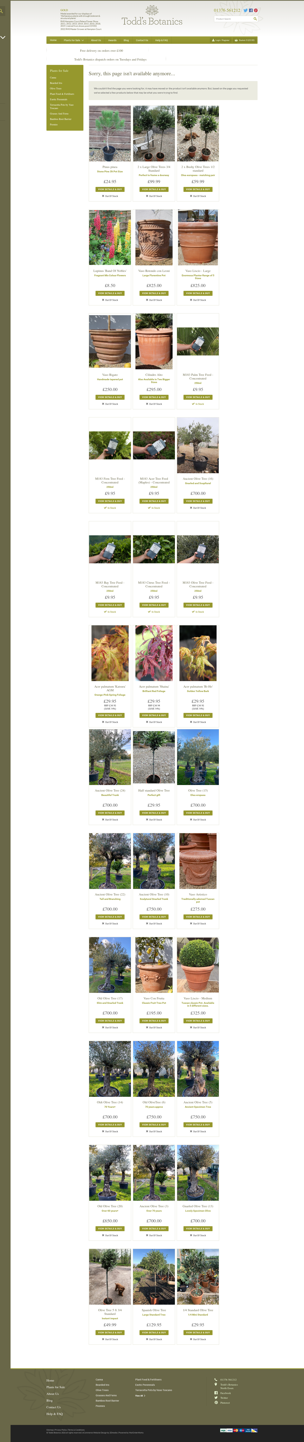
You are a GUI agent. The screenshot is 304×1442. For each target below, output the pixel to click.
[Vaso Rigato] (110, 341)
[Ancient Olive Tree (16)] (198, 445)
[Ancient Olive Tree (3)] (154, 1173)
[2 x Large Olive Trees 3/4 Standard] (154, 133)
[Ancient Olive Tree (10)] (154, 861)
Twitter (245, 10)
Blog (49, 1400)
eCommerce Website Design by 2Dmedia (100, 1433)
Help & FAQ (54, 1414)
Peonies (54, 124)
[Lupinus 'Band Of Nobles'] (110, 237)
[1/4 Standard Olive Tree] (198, 1277)
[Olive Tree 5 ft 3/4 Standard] (110, 1277)
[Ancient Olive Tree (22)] (110, 861)
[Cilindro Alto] (154, 341)
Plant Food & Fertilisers (62, 93)
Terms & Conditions (76, 1430)
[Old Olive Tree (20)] (110, 1173)
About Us (52, 1394)
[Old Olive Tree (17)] (110, 965)
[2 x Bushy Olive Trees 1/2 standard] (198, 133)
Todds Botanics (152, 15)
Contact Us (53, 1407)
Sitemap (49, 1430)
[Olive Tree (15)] (198, 757)
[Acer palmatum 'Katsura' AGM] (110, 653)
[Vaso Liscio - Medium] (198, 965)
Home (53, 40)
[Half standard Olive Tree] (154, 757)
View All (139, 1396)
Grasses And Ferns (59, 113)
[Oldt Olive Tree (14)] (110, 1069)
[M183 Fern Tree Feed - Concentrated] (110, 445)
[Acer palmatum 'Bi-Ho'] (198, 653)
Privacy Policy (61, 1430)
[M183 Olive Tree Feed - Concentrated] (198, 549)
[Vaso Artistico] (198, 861)
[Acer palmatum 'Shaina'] (154, 653)
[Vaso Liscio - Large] (198, 237)
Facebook (251, 10)
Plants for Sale (55, 1387)
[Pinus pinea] (110, 133)
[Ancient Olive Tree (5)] (198, 1069)
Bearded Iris (56, 83)
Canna (53, 77)
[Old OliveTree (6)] (154, 1069)
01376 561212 (227, 10)
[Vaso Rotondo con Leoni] (154, 237)
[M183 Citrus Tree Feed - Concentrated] (154, 549)
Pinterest (256, 10)
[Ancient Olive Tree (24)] (110, 757)
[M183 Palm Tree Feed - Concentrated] (198, 341)
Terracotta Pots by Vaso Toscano (62, 106)
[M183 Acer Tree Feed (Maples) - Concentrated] (154, 445)
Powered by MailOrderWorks (131, 1433)
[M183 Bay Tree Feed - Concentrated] (110, 549)
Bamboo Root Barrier (60, 119)
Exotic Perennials (58, 99)
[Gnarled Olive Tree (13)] (198, 1173)
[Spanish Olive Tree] (154, 1277)
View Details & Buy (110, 189)
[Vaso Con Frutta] (154, 965)
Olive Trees (55, 88)
